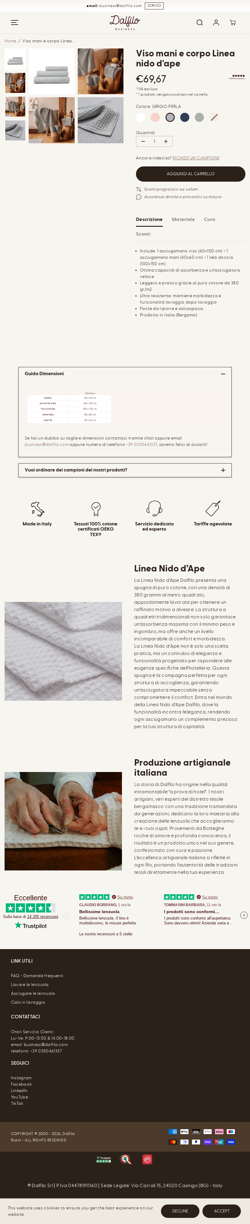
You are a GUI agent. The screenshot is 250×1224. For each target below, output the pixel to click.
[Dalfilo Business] (125, 22)
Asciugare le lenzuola (33, 993)
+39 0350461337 (141, 444)
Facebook (21, 1084)
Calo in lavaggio (28, 1002)
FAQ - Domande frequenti (37, 975)
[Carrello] (232, 22)
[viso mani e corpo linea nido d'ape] (52, 71)
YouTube (19, 1097)
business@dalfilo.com (47, 444)
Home (10, 41)
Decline (180, 1211)
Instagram (21, 1077)
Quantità (145, 132)
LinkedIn (19, 1090)
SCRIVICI (154, 6)
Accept (222, 1211)
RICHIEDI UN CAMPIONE (196, 158)
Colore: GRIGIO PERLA (158, 106)
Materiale (183, 219)
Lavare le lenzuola (30, 984)
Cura (209, 219)
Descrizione (149, 219)
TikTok (17, 1103)
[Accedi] (216, 22)
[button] (13, 22)
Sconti (143, 234)
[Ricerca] (199, 22)
